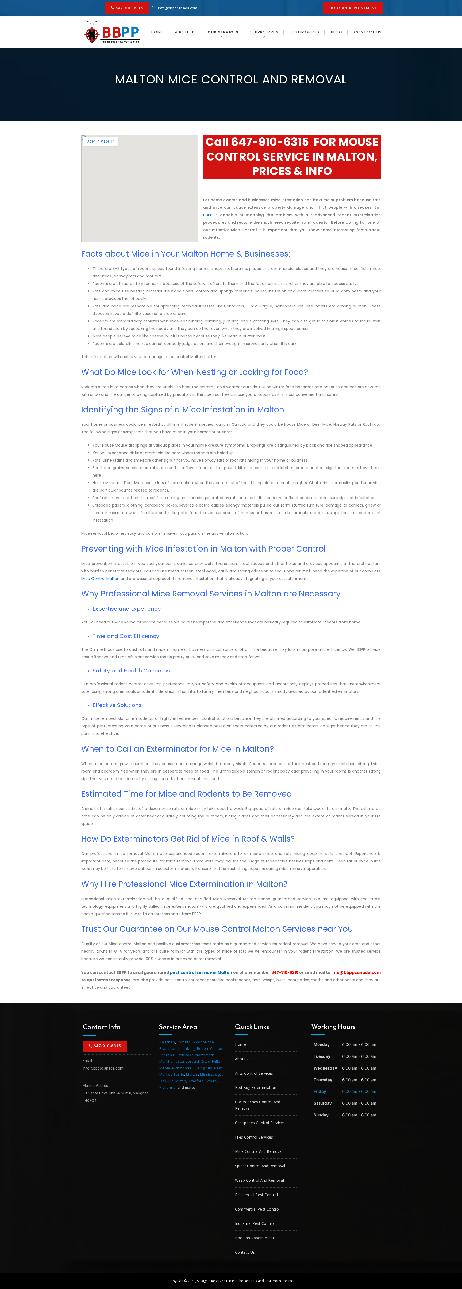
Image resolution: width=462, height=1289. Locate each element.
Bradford (196, 1080)
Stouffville (211, 1061)
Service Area (264, 32)
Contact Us (368, 32)
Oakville (166, 1080)
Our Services (222, 32)
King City (204, 1068)
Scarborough (189, 1061)
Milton (180, 1080)
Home (157, 32)
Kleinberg (186, 1048)
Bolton (202, 1048)
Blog (336, 32)
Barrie (179, 1074)
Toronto (184, 1042)
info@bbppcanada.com (177, 8)
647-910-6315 (270, 142)
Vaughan (167, 1042)
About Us (185, 32)
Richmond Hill (184, 1068)
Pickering (167, 1087)
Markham (167, 1061)
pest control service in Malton (201, 972)
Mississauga (211, 1074)
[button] (127, 8)
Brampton (167, 1048)
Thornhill (167, 1054)
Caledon (217, 1048)
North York (204, 1054)
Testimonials (304, 32)
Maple (164, 1068)
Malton (192, 1074)
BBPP (207, 215)
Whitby (213, 1080)
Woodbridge (203, 1042)
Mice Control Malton (100, 578)
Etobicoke (185, 1054)
